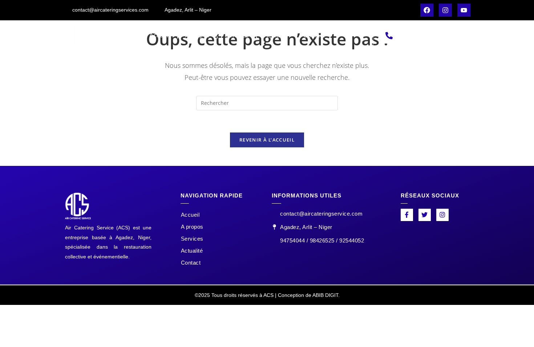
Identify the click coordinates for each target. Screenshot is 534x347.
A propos (197, 35)
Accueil (159, 35)
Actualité (276, 35)
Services (237, 35)
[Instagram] (445, 10)
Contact (314, 35)
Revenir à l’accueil (267, 139)
